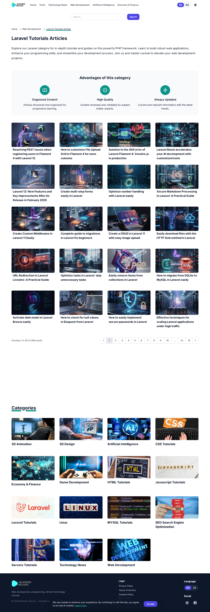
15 (189, 340)
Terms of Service (127, 590)
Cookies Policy (126, 594)
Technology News (57, 5)
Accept (150, 604)
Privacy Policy (126, 586)
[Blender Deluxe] (18, 5)
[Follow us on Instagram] (187, 603)
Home (33, 5)
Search (133, 17)
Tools (42, 5)
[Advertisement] (105, 378)
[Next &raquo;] (195, 340)
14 (182, 340)
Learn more (80, 605)
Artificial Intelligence (104, 5)
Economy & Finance (128, 5)
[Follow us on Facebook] (195, 603)
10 (167, 340)
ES (187, 5)
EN (180, 5)
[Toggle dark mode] (195, 5)
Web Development (80, 5)
